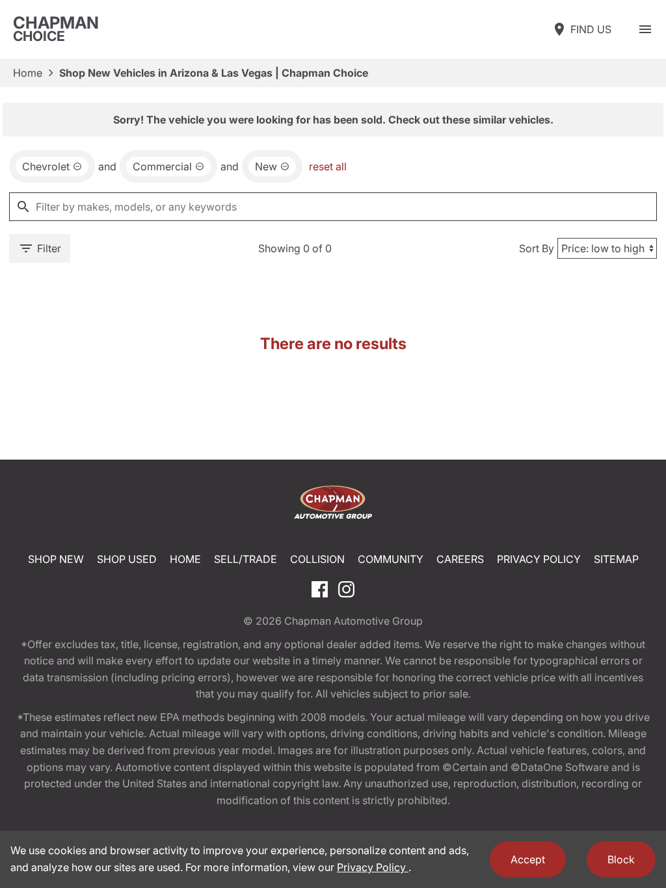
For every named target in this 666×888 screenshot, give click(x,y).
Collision (317, 559)
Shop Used (127, 559)
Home (27, 72)
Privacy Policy (539, 559)
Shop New (56, 559)
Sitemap (616, 559)
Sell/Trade (245, 559)
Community (390, 559)
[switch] (645, 29)
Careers (460, 559)
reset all (328, 166)
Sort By (536, 248)
